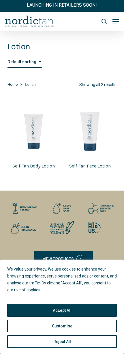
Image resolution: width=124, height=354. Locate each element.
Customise (62, 326)
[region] (62, 307)
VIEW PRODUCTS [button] (58, 259)
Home (12, 84)
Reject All (62, 341)
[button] (115, 21)
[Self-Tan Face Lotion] (90, 132)
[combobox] (24, 62)
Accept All (62, 310)
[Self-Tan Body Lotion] (33, 132)
